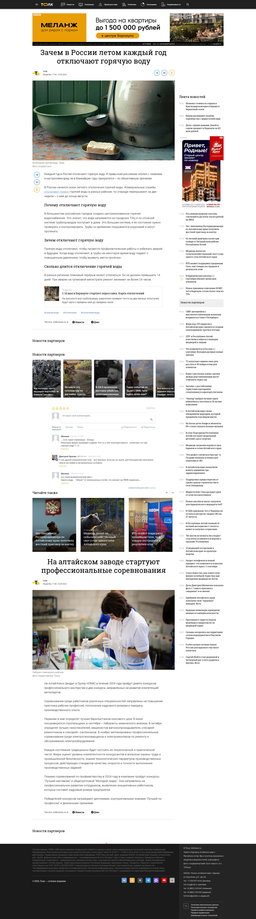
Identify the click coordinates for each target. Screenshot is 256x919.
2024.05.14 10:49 (77, 473)
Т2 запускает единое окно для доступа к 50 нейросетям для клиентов (202, 364)
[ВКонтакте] (164, 72)
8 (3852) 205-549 (195, 892)
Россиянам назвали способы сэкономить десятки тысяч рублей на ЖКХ (205, 216)
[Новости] (78, 322)
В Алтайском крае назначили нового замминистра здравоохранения (201, 470)
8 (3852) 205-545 (195, 888)
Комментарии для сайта (142, 488)
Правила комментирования (202, 910)
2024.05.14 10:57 (77, 436)
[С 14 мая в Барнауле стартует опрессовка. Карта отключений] (51, 296)
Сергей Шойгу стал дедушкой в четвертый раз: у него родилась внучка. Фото (202, 660)
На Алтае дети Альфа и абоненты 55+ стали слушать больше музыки (204, 425)
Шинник (83, 456)
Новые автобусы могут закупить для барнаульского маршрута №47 (204, 503)
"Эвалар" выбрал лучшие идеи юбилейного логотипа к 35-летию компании (204, 401)
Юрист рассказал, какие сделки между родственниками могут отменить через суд (203, 376)
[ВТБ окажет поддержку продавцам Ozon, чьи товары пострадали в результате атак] (150, 525)
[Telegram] (156, 72)
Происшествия (110, 4)
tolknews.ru (196, 848)
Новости (70, 4)
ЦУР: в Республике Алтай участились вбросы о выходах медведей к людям (202, 339)
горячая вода (51, 312)
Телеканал (89, 4)
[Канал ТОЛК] (95, 322)
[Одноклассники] (171, 72)
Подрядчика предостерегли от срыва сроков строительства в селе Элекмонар (202, 482)
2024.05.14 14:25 (94, 456)
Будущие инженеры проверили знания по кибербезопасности (203, 611)
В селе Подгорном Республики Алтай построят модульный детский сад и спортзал (202, 435)
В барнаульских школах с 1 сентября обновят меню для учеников (201, 278)
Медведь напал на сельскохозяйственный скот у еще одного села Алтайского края (100, 538)
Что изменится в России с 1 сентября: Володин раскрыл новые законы (204, 352)
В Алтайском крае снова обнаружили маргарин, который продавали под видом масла (203, 414)
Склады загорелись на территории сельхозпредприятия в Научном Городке (204, 635)
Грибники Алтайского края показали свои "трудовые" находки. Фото (200, 600)
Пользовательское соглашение (204, 907)
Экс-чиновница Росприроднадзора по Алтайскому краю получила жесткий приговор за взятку (54, 538)
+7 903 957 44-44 (195, 881)
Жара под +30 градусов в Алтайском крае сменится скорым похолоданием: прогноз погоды (204, 327)
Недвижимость (174, 4)
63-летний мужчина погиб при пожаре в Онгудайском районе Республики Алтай (202, 241)
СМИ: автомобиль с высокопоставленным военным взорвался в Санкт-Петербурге (203, 314)
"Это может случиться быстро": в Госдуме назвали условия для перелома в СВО (203, 457)
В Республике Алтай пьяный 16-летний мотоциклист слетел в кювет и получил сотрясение (203, 526)
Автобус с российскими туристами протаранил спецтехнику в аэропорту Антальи (204, 389)
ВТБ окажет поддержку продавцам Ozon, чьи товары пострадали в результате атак (147, 538)
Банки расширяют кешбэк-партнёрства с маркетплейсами (203, 117)
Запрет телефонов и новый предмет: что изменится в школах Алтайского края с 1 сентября (204, 563)
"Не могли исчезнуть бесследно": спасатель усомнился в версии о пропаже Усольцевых (203, 538)
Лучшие (69, 427)
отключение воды (90, 312)
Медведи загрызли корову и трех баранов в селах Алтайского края (203, 447)
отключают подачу (56, 191)
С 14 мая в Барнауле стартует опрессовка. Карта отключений (103, 293)
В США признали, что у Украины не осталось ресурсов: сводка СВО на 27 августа (204, 513)
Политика (132, 4)
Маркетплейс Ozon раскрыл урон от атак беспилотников (203, 493)
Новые (56, 427)
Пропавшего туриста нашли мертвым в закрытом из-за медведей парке (201, 622)
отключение (69, 312)
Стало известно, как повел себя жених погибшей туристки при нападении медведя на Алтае (203, 575)
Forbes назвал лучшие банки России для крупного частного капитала (202, 647)
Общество (47, 75)
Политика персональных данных (205, 905)
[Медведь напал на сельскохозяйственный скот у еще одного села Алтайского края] (102, 525)
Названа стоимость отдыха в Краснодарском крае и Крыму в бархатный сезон (203, 106)
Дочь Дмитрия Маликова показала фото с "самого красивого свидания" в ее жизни (204, 588)
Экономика (152, 4)
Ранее (80, 427)
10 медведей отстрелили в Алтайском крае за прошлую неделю (201, 551)
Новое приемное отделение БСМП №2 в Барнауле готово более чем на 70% (204, 291)
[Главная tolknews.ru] (47, 4)
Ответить (65, 449)
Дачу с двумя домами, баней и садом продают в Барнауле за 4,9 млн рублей (203, 128)
